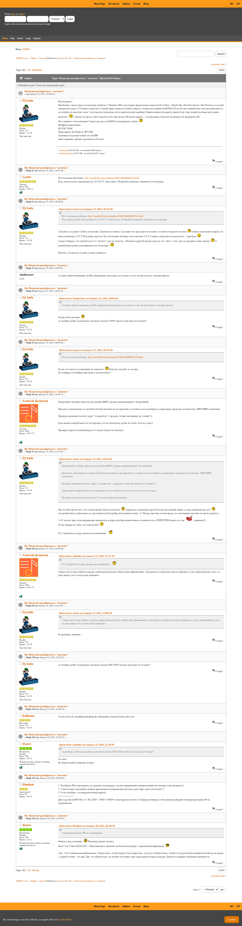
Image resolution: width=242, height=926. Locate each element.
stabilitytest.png (66, 153)
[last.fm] (20, 193)
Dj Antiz (27, 100)
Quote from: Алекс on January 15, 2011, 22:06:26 (85, 613)
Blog (146, 3)
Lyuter (26, 177)
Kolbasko (28, 715)
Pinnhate (28, 784)
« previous (215, 64)
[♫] (20, 443)
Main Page (99, 3)
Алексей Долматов (35, 400)
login (13, 14)
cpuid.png (63, 150)
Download (113, 3)
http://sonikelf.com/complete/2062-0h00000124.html (111, 178)
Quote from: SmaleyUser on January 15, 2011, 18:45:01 (88, 298)
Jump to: (196, 890)
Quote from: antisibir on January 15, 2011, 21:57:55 (87, 556)
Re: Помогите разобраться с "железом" (46, 167)
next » (223, 64)
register (21, 14)
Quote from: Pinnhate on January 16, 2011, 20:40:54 (87, 825)
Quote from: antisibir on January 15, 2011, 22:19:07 (87, 744)
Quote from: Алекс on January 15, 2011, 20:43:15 (85, 459)
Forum (136, 3)
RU (231, 3)
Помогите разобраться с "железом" (44, 91)
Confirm (231, 919)
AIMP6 (26, 49)
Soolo (61, 58)
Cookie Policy (65, 919)
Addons (126, 3)
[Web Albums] (20, 768)
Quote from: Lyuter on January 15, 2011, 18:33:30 (86, 209)
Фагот (67, 58)
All (29, 70)
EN (238, 3)
